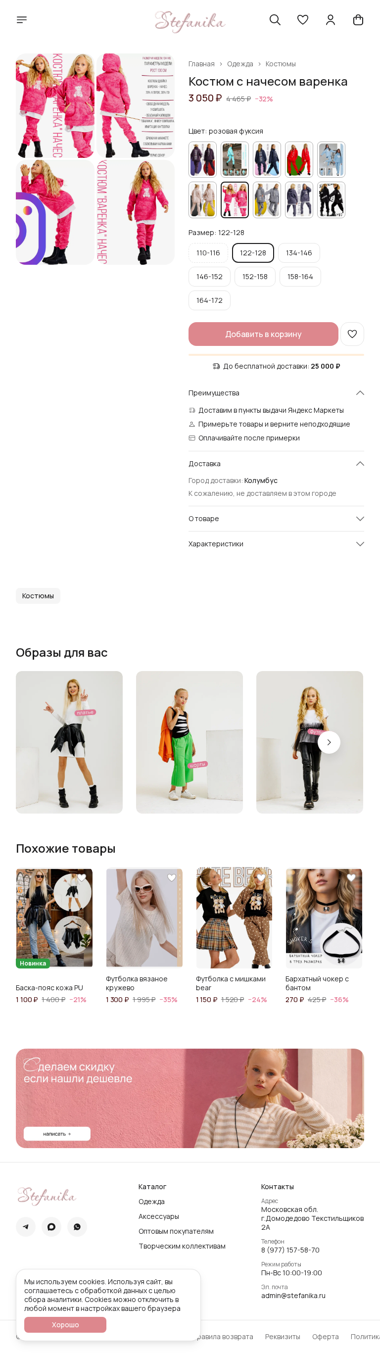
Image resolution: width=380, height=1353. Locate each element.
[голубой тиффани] (235, 160)
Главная (202, 63)
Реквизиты (282, 1336)
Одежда (240, 63)
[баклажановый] (203, 160)
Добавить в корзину (263, 334)
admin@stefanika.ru (293, 1295)
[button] (303, 20)
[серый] (267, 200)
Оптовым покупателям (176, 1231)
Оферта (325, 1336)
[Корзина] (358, 20)
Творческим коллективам (182, 1246)
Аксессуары (159, 1216)
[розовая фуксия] (235, 200)
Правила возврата (222, 1336)
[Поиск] (275, 20)
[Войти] (330, 20)
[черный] (331, 200)
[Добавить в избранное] (352, 334)
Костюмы (281, 63)
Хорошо (65, 1324)
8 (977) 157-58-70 (290, 1250)
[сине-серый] (299, 200)
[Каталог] (22, 20)
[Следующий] (329, 742)
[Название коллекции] (69, 742)
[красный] (299, 160)
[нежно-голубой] (331, 160)
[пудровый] (203, 200)
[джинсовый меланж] (267, 160)
